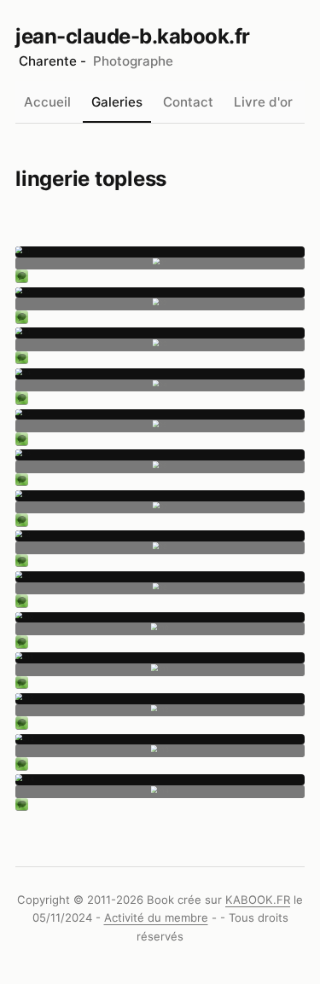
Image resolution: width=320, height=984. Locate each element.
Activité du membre (156, 917)
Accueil (47, 102)
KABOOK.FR (257, 899)
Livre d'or (263, 102)
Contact (188, 102)
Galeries (117, 102)
